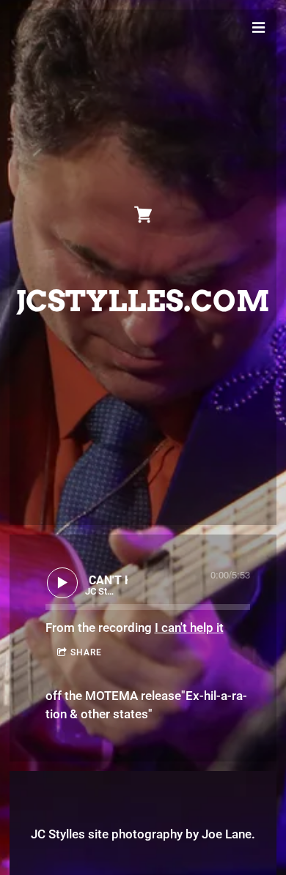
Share (86, 652)
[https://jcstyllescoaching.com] (143, 214)
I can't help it (189, 627)
